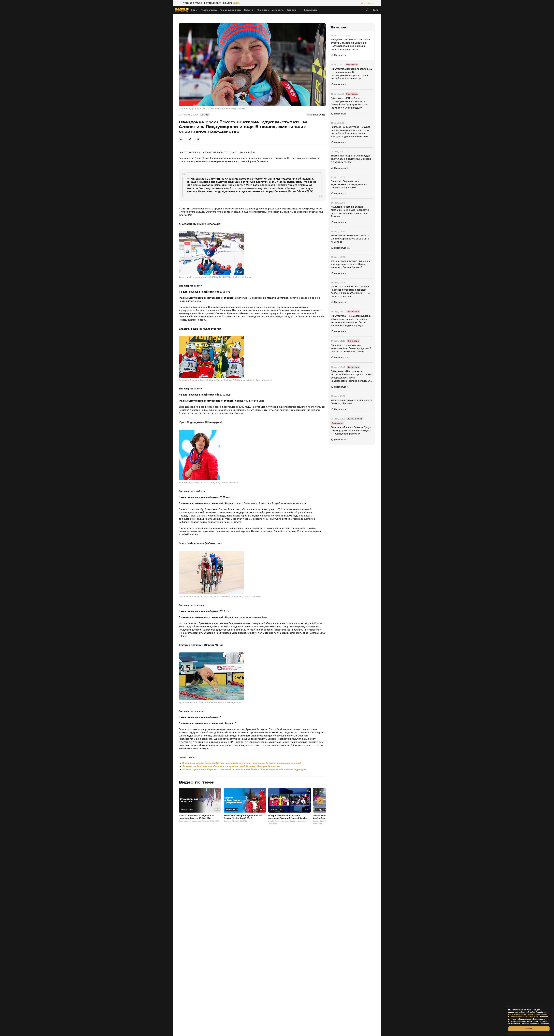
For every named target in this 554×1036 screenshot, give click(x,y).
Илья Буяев (319, 114)
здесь (236, 2)
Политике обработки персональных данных (528, 1014)
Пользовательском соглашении (524, 1017)
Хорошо (529, 1028)
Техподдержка (369, 3)
